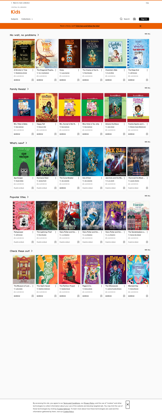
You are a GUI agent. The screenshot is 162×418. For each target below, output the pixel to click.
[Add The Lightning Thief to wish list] (55, 242)
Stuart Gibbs (19, 181)
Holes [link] (62, 70)
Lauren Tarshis (134, 181)
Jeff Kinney (133, 73)
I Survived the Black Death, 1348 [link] (137, 178)
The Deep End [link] (133, 70)
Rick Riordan (88, 73)
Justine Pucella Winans (114, 289)
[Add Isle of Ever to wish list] (101, 188)
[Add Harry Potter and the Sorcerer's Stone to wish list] (78, 242)
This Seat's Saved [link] (43, 286)
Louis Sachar (65, 73)
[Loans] (134, 19)
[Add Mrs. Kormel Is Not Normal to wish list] (78, 134)
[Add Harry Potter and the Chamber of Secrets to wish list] (101, 242)
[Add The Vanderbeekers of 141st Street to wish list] (147, 242)
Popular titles (18, 197)
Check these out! (20, 251)
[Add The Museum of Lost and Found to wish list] (32, 296)
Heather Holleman (44, 289)
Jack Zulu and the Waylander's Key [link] (114, 178)
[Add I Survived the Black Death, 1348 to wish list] (147, 188)
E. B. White (110, 73)
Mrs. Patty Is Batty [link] (20, 124)
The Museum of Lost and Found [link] (23, 286)
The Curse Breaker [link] (66, 178)
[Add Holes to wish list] (78, 80)
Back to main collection (21, 3)
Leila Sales (19, 289)
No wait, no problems (23, 35)
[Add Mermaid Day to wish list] (147, 296)
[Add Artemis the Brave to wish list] (124, 134)
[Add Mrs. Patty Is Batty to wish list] (32, 134)
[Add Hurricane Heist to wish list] (55, 188)
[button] (124, 19)
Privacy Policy (89, 403)
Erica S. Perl (42, 127)
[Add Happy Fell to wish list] (55, 134)
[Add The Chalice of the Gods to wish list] (101, 80)
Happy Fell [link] (41, 124)
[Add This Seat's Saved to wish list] (55, 296)
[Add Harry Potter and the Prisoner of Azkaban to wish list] (124, 242)
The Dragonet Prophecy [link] (46, 70)
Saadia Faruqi (65, 289)
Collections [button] (26, 19)
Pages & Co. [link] (87, 286)
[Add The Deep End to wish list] (147, 80)
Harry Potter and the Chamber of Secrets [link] (91, 232)
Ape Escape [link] (18, 178)
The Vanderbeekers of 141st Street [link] (137, 232)
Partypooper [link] (18, 232)
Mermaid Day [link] (133, 286)
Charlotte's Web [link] (111, 70)
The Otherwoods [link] (111, 286)
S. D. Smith (110, 181)
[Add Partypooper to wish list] (32, 242)
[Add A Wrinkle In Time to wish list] (32, 80)
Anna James (88, 289)
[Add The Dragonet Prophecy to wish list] (55, 80)
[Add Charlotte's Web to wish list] (124, 80)
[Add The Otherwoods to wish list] (124, 296)
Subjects (14, 19)
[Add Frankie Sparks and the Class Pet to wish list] (147, 134)
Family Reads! (18, 89)
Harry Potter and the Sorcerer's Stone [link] (68, 232)
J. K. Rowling (65, 235)
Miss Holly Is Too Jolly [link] (91, 124)
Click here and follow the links (87, 26)
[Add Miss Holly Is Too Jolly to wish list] (101, 134)
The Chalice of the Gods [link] (91, 70)
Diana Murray (134, 289)
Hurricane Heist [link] (42, 178)
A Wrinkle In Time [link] (20, 70)
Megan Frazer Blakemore (138, 127)
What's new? (17, 143)
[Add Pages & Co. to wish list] (101, 296)
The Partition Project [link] (67, 286)
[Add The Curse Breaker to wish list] (78, 188)
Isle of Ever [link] (87, 178)
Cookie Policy (68, 411)
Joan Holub (110, 127)
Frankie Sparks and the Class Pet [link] (137, 124)
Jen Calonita (65, 181)
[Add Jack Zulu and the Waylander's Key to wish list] (124, 188)
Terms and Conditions (71, 403)
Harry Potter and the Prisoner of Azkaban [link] (114, 232)
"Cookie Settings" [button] (63, 409)
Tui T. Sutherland (44, 73)
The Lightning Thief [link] (44, 232)
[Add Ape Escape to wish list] (32, 188)
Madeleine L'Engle (21, 73)
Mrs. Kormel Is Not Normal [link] (68, 124)
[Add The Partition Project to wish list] (78, 296)
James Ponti (42, 181)
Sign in (144, 19)
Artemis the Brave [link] (112, 124)
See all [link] (147, 34)
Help (147, 3)
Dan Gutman (20, 127)
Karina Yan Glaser (135, 235)
